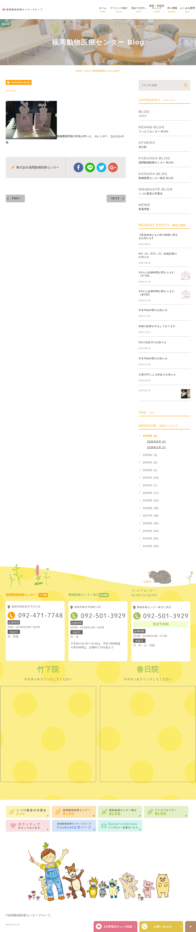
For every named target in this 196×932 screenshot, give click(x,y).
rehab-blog (153, 129)
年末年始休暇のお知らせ (153, 310)
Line (90, 167)
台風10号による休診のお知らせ (157, 374)
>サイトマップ (13, 925)
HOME (78, 70)
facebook (78, 167)
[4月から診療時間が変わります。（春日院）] (185, 294)
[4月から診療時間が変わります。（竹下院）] (185, 275)
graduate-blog (156, 191)
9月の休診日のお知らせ (153, 342)
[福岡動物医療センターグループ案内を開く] (161, 926)
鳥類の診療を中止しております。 (158, 326)
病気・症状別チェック (156, 11)
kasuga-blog (156, 175)
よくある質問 (187, 11)
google (113, 167)
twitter (101, 167)
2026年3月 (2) (156, 447)
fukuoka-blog (20, 82)
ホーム (103, 11)
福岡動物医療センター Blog (105, 70)
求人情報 (172, 11)
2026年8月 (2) (156, 441)
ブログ (87, 70)
